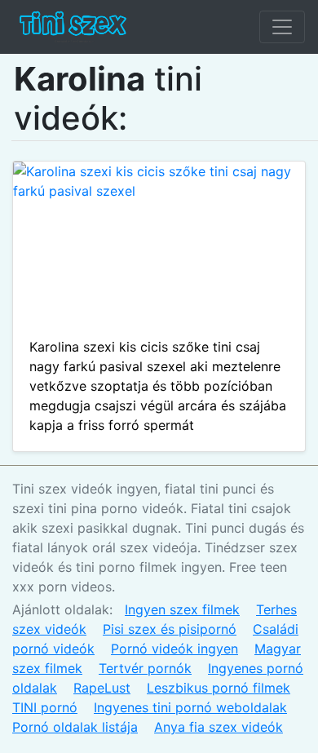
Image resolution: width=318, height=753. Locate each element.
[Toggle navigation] (282, 27)
